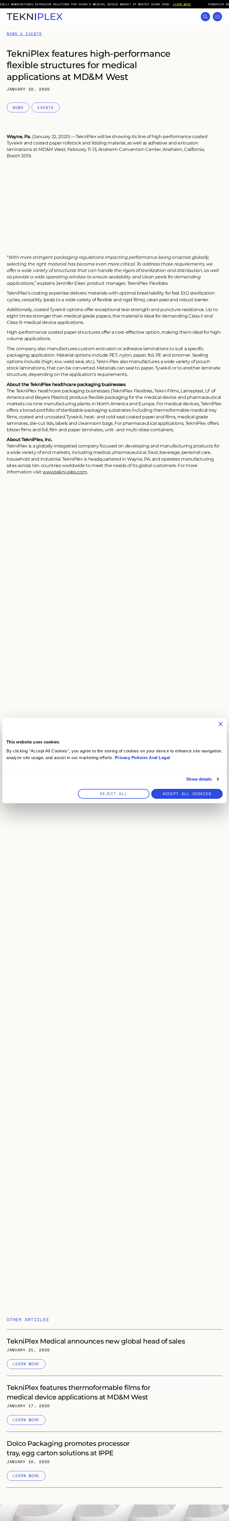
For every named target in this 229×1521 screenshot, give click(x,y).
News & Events (24, 34)
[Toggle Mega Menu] (217, 17)
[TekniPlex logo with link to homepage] (35, 16)
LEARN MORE (182, 4)
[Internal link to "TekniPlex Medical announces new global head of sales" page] (114, 1353)
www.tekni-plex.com (64, 472)
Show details (199, 779)
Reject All (113, 793)
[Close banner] (221, 724)
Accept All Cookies (187, 793)
